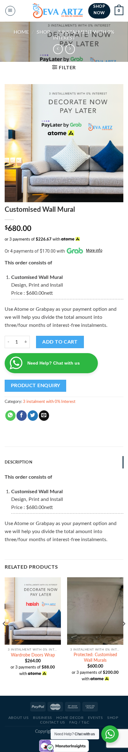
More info (94, 250)
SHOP (43, 32)
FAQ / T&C (79, 722)
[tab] (64, 462)
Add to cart (59, 342)
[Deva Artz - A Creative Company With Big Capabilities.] (58, 10)
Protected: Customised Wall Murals (95, 658)
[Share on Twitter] (33, 415)
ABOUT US (18, 718)
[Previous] (4, 636)
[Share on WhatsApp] (10, 415)
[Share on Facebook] (21, 415)
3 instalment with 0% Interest (49, 402)
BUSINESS (42, 718)
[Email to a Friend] (44, 415)
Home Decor (70, 718)
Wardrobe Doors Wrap (33, 655)
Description (18, 462)
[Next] (124, 636)
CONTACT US (52, 722)
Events (95, 718)
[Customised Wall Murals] (95, 610)
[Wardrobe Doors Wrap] (33, 610)
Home (21, 32)
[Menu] (10, 11)
